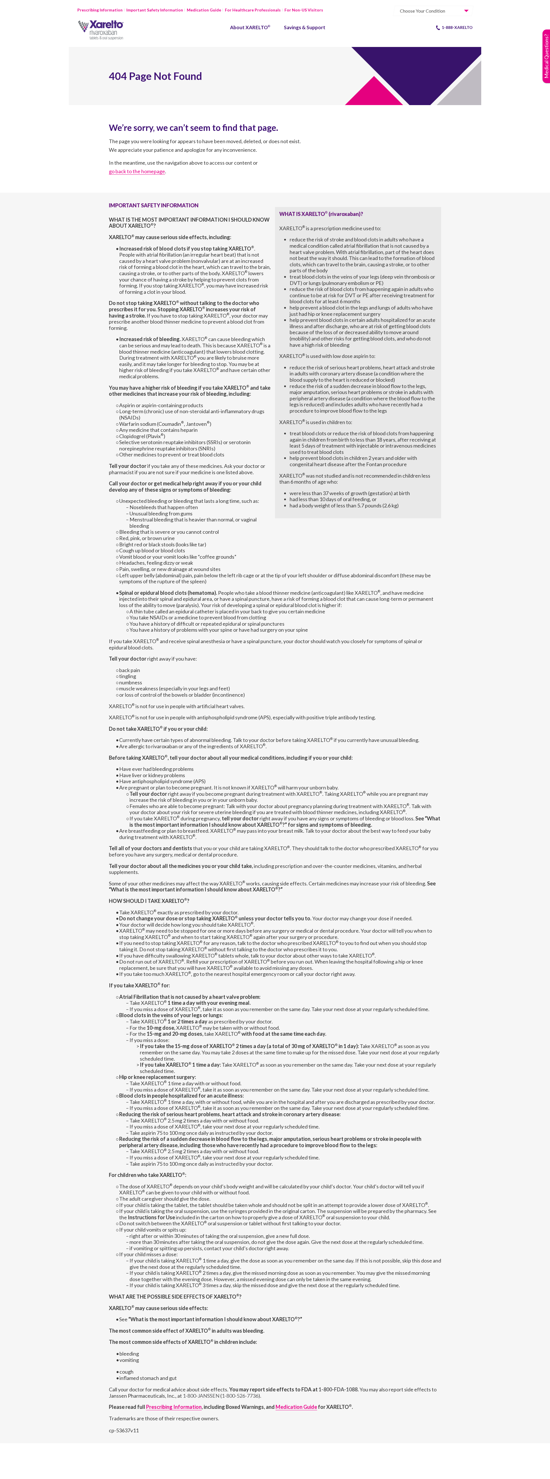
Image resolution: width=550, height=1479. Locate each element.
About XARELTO (250, 27)
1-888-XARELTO (457, 27)
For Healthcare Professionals (253, 9)
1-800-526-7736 (240, 1396)
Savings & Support (304, 27)
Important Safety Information (154, 9)
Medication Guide (204, 9)
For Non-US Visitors (303, 9)
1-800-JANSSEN (201, 1396)
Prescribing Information (100, 9)
